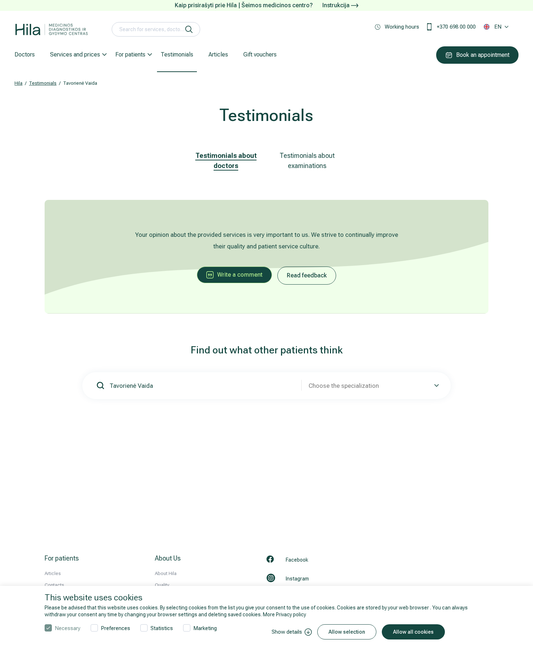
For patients (130, 54)
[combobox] (372, 385)
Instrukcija (336, 5)
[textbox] (372, 385)
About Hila (166, 573)
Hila (18, 83)
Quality (162, 585)
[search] (189, 29)
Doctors (25, 54)
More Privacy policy (284, 614)
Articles (218, 54)
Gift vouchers (260, 54)
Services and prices (75, 54)
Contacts (54, 585)
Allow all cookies (413, 632)
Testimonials (177, 54)
